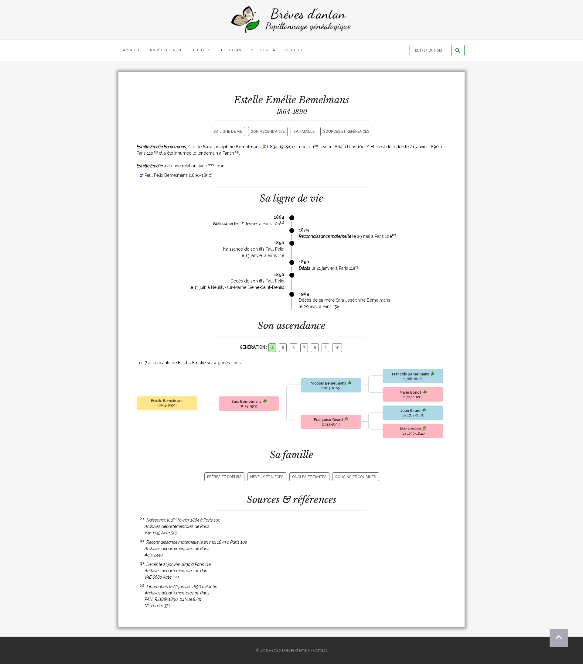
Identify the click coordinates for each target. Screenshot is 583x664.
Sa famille (304, 131)
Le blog (293, 50)
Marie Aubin (410, 429)
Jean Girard (411, 411)
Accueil (132, 50)
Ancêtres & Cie (167, 50)
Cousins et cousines (355, 476)
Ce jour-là (263, 50)
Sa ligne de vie (227, 131)
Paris (351, 146)
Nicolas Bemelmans (328, 383)
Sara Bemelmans (246, 401)
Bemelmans (323, 100)
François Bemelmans (410, 374)
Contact (320, 650)
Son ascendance (268, 131)
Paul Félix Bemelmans (166, 175)
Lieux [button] (200, 50)
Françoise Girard (328, 420)
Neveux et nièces (267, 476)
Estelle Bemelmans (167, 401)
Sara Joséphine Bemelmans (232, 146)
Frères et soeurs (224, 476)
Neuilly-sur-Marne (228, 287)
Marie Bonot (410, 392)
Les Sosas (230, 50)
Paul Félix (275, 249)
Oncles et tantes (309, 476)
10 (337, 347)
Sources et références (346, 131)
